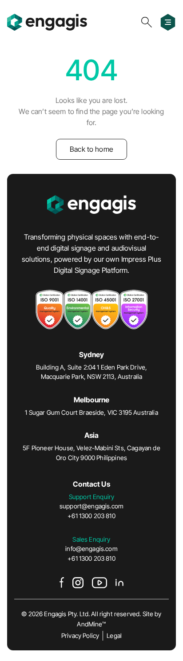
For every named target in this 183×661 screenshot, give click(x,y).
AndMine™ (91, 624)
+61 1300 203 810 (91, 515)
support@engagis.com (91, 506)
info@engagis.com (91, 548)
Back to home (91, 149)
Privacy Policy (80, 635)
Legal (114, 635)
